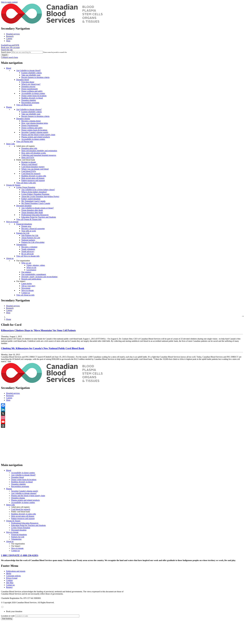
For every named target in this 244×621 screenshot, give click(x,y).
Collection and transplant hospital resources (38, 155)
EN (15, 45)
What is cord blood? (29, 164)
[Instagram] (122, 418)
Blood (8, 68)
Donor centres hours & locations (34, 130)
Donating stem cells (29, 148)
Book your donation (14, 611)
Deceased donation (24, 206)
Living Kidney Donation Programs (35, 194)
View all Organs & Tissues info (28, 219)
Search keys (6, 52)
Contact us (25, 293)
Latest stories (26, 283)
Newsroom (25, 288)
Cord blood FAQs (28, 171)
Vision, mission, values (35, 265)
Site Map (9, 583)
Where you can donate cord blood (35, 169)
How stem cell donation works (33, 153)
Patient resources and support (33, 180)
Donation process (28, 86)
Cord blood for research (30, 173)
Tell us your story (28, 286)
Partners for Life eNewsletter (32, 242)
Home (8, 319)
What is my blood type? (30, 84)
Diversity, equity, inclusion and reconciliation (39, 277)
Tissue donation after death (32, 212)
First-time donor (27, 82)
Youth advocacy (27, 251)
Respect (9, 587)
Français (10, 45)
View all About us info (25, 295)
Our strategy (26, 272)
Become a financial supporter (33, 228)
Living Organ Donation (25, 187)
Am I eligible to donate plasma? (29, 109)
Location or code (8, 616)
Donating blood (22, 80)
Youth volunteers (28, 249)
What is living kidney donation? (34, 192)
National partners (28, 240)
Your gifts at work (28, 231)
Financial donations (24, 224)
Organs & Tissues (13, 185)
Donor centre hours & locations (34, 96)
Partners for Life (22, 233)
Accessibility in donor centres (33, 93)
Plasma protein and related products (35, 137)
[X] (122, 413)
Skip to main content (9, 2)
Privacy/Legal (11, 578)
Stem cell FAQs (27, 157)
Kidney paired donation (30, 199)
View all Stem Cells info (26, 183)
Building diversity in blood (32, 98)
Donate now (26, 226)
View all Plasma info (24, 141)
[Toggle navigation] (243, 316)
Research (9, 36)
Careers (9, 38)
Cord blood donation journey (33, 167)
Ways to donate (12, 222)
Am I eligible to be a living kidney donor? (38, 190)
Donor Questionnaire (29, 125)
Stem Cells (10, 144)
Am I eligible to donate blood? (28, 70)
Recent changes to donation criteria (35, 77)
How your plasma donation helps (34, 123)
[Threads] (122, 426)
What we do (31, 267)
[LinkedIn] (122, 409)
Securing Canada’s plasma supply (34, 132)
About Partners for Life (30, 238)
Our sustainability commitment (33, 274)
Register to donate (28, 162)
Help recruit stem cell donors (32, 178)
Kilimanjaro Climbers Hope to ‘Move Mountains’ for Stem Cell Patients (38, 330)
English (4, 45)
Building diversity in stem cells (33, 176)
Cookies (9, 580)
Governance (31, 270)
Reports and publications (31, 279)
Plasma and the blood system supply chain (38, 135)
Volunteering (21, 244)
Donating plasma (23, 118)
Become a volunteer (29, 247)
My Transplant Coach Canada (33, 201)
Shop (8, 41)
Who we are (26, 263)
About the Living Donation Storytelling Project (40, 196)
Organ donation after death (32, 210)
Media (8, 573)
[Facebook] (122, 405)
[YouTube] (122, 422)
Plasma (9, 107)
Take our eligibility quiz (30, 75)
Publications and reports (15, 571)
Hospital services (13, 34)
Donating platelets (28, 100)
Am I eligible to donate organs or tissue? (37, 208)
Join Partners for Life (29, 235)
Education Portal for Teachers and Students (38, 217)
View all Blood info (24, 105)
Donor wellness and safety (32, 91)
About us (9, 258)
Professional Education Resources (35, 215)
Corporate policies (13, 576)
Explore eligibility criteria (31, 73)
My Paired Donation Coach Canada (35, 203)
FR (18, 45)
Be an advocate (27, 254)
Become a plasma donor (31, 121)
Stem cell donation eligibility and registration (39, 151)
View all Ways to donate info (28, 256)
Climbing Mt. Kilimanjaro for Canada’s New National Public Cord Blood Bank (42, 348)
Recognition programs (30, 102)
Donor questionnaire (29, 89)
